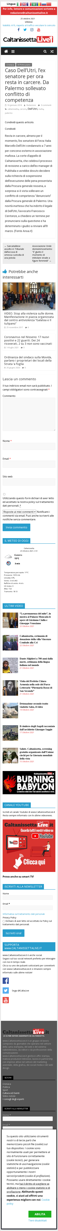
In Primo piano (24, 64)
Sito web (8, 476)
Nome (7, 441)
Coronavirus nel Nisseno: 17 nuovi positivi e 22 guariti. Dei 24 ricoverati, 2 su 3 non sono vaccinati (28, 340)
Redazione (31, 105)
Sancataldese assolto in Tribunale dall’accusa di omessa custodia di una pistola (14, 252)
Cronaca (10, 64)
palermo (9, 113)
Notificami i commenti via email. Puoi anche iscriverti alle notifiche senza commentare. (28, 515)
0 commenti (46, 105)
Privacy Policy (9, 917)
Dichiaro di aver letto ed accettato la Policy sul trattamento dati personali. (27, 922)
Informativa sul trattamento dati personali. (24, 913)
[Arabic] (34, 4)
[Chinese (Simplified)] (48, 4)
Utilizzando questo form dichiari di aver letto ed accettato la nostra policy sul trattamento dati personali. (28, 501)
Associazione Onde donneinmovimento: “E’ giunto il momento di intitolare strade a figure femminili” (42, 253)
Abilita (40, 1214)
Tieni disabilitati (37, 1220)
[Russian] (43, 4)
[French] (29, 4)
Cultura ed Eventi (11, 1093)
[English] (24, 4)
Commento (9, 396)
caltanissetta (13, 109)
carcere (23, 109)
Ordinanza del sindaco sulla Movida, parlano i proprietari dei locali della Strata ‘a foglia (28, 360)
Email (7, 458)
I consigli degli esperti (13, 1099)
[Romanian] (39, 4)
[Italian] (19, 4)
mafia (41, 109)
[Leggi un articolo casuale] (52, 51)
